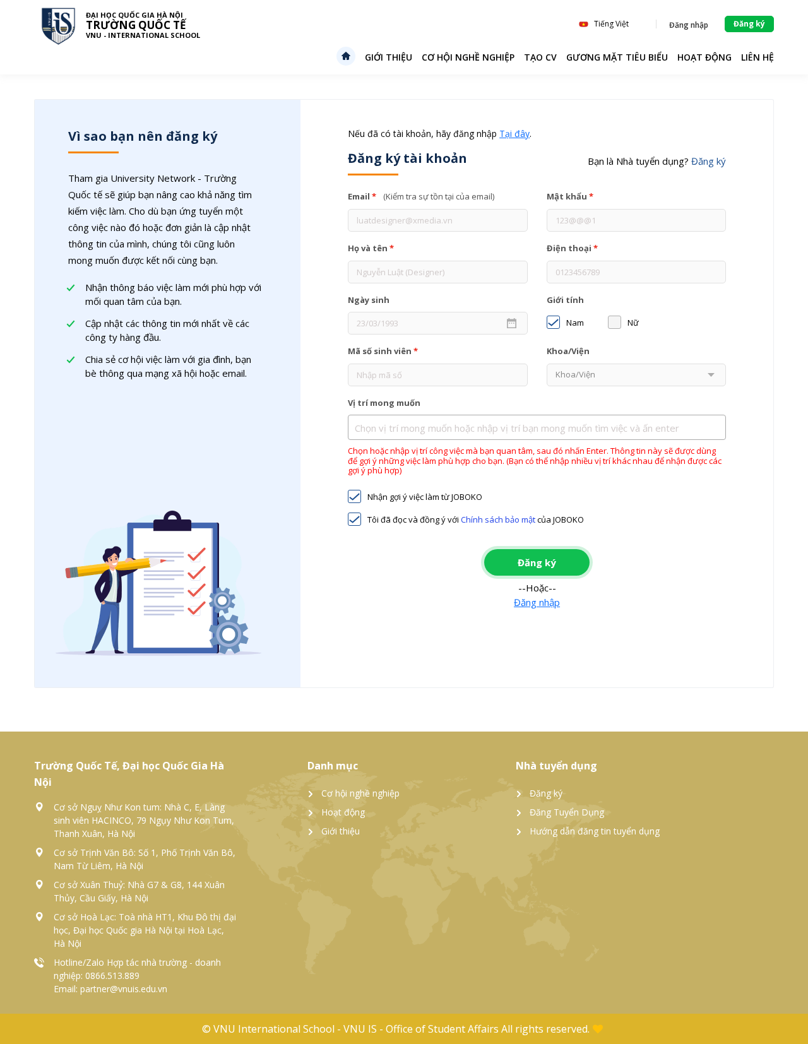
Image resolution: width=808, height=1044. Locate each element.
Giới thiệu (388, 57)
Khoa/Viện (568, 352)
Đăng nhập (537, 602)
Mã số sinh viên (383, 352)
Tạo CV (540, 57)
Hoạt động (343, 812)
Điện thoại (572, 249)
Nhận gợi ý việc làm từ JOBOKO (424, 497)
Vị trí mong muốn (384, 403)
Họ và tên (371, 249)
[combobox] (537, 427)
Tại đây (514, 133)
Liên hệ (757, 57)
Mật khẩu (570, 197)
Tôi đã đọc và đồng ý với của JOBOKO (475, 520)
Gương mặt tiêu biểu (617, 57)
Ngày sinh (368, 300)
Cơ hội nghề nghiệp (468, 57)
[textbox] (540, 427)
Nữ (633, 323)
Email (421, 197)
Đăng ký (546, 793)
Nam (575, 323)
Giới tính (565, 300)
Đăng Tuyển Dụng (567, 812)
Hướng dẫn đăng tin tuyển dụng (595, 831)
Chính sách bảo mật (498, 519)
